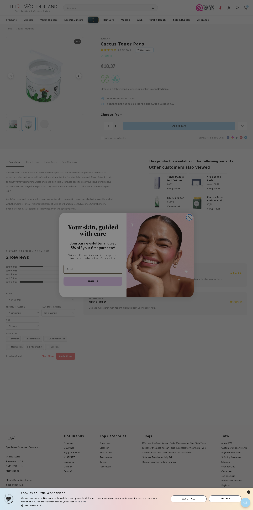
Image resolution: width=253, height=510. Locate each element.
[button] (93, 505)
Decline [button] (225, 498)
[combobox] (248, 492)
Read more (80, 501)
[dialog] (126, 499)
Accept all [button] (188, 498)
